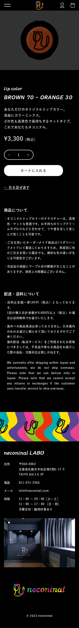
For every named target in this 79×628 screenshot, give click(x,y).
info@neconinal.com (34, 490)
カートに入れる (33, 170)
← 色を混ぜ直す (17, 187)
